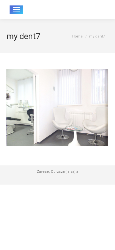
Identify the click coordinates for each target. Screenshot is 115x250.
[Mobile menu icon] (16, 9)
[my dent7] (57, 107)
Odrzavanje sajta (64, 172)
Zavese (43, 172)
